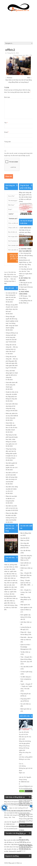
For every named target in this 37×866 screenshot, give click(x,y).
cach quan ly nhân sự (10, 576)
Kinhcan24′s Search (15, 851)
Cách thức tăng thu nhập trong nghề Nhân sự (26, 558)
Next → (29, 77)
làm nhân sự (10, 567)
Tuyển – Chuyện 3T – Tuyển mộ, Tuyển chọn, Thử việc (26, 686)
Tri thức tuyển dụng (26, 671)
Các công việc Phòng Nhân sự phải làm (25, 545)
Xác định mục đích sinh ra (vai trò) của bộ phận (11, 508)
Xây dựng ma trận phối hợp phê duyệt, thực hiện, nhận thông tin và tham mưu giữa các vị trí (12, 439)
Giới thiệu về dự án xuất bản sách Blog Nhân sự (24, 232)
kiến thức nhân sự (12, 598)
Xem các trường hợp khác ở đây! (10, 281)
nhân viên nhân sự (9, 578)
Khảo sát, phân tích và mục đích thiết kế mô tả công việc (12, 416)
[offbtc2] (18, 74)
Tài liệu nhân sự (25, 652)
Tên (5, 122)
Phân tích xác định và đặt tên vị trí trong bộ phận (11, 498)
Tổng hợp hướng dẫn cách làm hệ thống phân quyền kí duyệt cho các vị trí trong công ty (11, 453)
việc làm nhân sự (9, 600)
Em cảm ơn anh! (23, 839)
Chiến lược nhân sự (26, 568)
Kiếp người (23, 604)
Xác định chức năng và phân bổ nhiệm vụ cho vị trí (12, 489)
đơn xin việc (7, 585)
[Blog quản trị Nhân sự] (18, 7)
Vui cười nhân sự (25, 704)
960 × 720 (29, 55)
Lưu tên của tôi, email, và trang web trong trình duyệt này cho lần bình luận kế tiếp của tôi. (18, 154)
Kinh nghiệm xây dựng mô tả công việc (25, 617)
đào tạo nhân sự (11, 573)
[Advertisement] (18, 26)
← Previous (8, 77)
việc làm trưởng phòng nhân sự (10, 596)
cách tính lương (9, 605)
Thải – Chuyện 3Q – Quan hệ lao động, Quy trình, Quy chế (26, 659)
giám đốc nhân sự (9, 603)
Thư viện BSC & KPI (26, 666)
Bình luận (7, 97)
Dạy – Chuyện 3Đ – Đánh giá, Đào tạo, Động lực (26, 575)
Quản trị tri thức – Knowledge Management (25, 647)
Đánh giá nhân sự (25, 709)
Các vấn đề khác (25, 550)
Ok (20, 832)
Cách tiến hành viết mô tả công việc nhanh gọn (11, 385)
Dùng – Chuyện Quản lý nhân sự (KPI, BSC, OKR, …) (26, 583)
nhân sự (6, 564)
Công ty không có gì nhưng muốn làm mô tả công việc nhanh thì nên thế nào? (12, 337)
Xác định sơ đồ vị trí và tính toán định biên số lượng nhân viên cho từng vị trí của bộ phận (12, 477)
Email (6, 132)
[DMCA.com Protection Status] (26, 792)
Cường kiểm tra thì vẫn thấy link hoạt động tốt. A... (27, 848)
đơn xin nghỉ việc (12, 582)
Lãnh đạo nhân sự (25, 622)
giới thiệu (30, 818)
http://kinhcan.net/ (16, 844)
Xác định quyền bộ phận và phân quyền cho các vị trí (11, 465)
